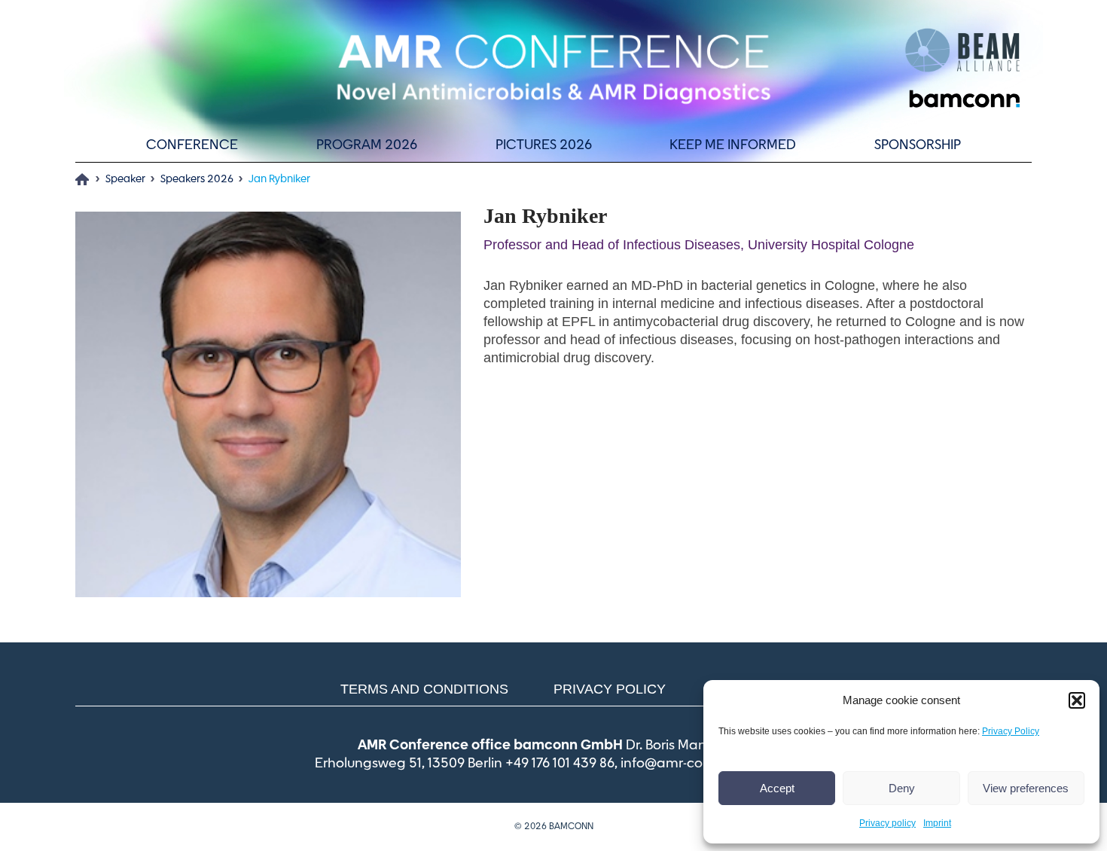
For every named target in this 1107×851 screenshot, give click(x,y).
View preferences (1026, 788)
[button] (1076, 700)
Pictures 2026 (544, 145)
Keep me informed (732, 145)
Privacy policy (887, 823)
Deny (902, 788)
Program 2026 (366, 145)
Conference (192, 145)
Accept (777, 788)
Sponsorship (917, 145)
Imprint (937, 823)
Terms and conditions (424, 689)
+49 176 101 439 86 (559, 763)
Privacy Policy (1010, 731)
